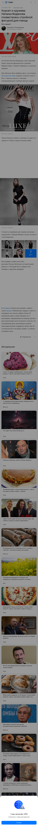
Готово (19, 823)
